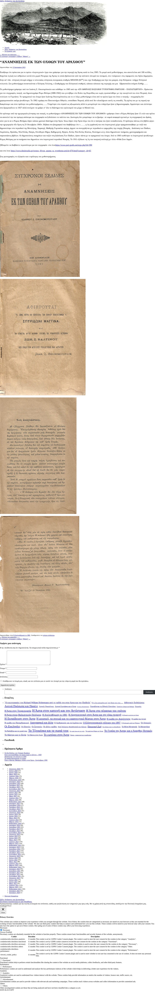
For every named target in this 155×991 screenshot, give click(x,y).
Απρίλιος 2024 (14, 820)
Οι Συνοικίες (37, 727)
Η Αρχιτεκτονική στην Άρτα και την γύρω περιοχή (94, 714)
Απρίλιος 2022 (14, 863)
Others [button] (2, 984)
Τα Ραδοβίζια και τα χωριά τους (16, 731)
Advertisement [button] (5, 977)
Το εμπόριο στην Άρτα (56, 734)
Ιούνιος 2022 (13, 860)
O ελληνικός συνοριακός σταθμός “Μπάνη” (15, 56)
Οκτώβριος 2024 (14, 809)
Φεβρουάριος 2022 (15, 867)
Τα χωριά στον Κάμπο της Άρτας (94, 731)
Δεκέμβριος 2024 (14, 805)
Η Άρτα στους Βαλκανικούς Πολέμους (23, 715)
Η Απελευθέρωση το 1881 (21, 635)
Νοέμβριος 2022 (14, 851)
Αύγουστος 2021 (14, 878)
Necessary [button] (3, 928)
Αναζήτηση (8, 689)
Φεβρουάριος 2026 (15, 780)
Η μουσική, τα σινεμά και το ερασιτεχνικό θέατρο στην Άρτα (71, 718)
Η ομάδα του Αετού (139, 719)
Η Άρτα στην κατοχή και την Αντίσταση (58, 710)
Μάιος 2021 (13, 883)
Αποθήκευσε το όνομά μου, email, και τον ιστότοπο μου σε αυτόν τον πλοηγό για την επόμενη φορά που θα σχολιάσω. (46, 681)
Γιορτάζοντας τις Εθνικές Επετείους (103, 706)
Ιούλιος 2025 (13, 792)
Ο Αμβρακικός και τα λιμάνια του (68, 723)
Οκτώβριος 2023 (14, 831)
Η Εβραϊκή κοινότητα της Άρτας (130, 715)
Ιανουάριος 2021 (14, 891)
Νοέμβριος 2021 (14, 872)
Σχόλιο (3, 664)
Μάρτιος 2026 (13, 778)
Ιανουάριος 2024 (14, 825)
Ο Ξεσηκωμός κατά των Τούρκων (131, 723)
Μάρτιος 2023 (13, 843)
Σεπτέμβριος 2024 (15, 811)
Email (3, 673)
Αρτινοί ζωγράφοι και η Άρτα (65, 706)
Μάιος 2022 (13, 862)
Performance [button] (4, 964)
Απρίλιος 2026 (14, 776)
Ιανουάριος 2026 (14, 781)
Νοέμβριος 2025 (14, 785)
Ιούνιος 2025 (13, 794)
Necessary (6, 930)
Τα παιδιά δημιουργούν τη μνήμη (15, 758)
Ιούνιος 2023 (13, 838)
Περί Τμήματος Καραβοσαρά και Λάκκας (72, 727)
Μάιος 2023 (13, 840)
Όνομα (3, 668)
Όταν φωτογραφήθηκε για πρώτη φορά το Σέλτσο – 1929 (23, 755)
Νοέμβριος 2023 (14, 829)
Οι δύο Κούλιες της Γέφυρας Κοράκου (17, 753)
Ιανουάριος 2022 (14, 869)
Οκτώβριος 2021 (14, 874)
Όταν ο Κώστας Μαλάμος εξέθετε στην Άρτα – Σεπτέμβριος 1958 (26, 760)
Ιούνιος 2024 (13, 816)
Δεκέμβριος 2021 (14, 871)
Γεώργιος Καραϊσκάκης (83, 706)
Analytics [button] (3, 971)
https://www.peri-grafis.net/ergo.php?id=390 (73, 145)
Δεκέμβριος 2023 (14, 827)
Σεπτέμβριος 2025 (15, 789)
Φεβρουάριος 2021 (15, 889)
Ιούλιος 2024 (13, 814)
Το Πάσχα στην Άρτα (35, 735)
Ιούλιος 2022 (13, 858)
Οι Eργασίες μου (10, 51)
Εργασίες (138, 706)
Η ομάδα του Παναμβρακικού (17, 723)
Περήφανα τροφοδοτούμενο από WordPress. (16, 902)
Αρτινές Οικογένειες (46, 706)
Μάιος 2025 (13, 796)
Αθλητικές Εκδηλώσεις (134, 702)
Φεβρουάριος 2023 (15, 845)
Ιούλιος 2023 (13, 836)
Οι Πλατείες (26, 727)
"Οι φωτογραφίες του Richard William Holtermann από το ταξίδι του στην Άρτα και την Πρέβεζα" (48, 702)
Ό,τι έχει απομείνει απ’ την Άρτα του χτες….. (107, 703)
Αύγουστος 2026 (14, 769)
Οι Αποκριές (146, 723)
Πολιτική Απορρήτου (11, 896)
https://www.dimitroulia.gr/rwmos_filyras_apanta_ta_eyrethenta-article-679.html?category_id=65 (51, 151)
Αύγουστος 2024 (14, 812)
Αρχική (7, 47)
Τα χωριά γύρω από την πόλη (77, 731)
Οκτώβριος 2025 (14, 787)
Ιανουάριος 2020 (14, 893)
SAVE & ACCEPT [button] (7, 990)
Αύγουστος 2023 (14, 834)
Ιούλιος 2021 (13, 880)
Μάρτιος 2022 (13, 865)
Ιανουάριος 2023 (14, 847)
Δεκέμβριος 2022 (14, 849)
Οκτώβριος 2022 (14, 852)
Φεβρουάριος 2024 (15, 823)
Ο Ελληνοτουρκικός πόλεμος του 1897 (102, 722)
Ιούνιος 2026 (13, 772)
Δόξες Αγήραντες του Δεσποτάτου (12, 1)
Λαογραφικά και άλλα (41, 722)
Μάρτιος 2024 (13, 822)
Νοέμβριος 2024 (14, 807)
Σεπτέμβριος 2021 (15, 876)
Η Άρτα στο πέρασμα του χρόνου (106, 710)
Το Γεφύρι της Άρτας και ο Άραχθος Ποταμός (128, 730)
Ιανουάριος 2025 (14, 803)
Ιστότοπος (3, 677)
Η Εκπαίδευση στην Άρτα (20, 718)
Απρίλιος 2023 (14, 842)
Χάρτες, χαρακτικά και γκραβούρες (80, 735)
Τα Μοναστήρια (144, 727)
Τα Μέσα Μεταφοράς (129, 727)
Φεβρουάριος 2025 (15, 802)
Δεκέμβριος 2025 (14, 783)
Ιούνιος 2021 (13, 882)
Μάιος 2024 (13, 818)
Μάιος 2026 (13, 774)
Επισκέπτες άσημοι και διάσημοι (125, 706)
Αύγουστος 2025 (14, 791)
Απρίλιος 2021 (14, 885)
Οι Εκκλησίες (12, 726)
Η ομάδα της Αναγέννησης (118, 719)
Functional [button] (4, 958)
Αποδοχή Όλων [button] (5, 906)
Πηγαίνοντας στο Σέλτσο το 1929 (15, 756)
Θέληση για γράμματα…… (10, 55)
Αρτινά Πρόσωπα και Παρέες (21, 706)
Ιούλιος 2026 (13, 771)
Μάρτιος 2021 (13, 887)
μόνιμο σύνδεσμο (48, 635)
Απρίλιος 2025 (14, 798)
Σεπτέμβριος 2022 (15, 854)
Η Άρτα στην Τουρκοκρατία (18, 710)
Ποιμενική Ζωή (94, 726)
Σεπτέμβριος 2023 (15, 832)
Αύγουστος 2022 (14, 856)
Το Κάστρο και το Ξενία (15, 735)
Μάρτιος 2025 (13, 800)
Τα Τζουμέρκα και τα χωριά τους (48, 730)
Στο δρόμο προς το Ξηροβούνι (111, 727)
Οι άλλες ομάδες (50, 727)
